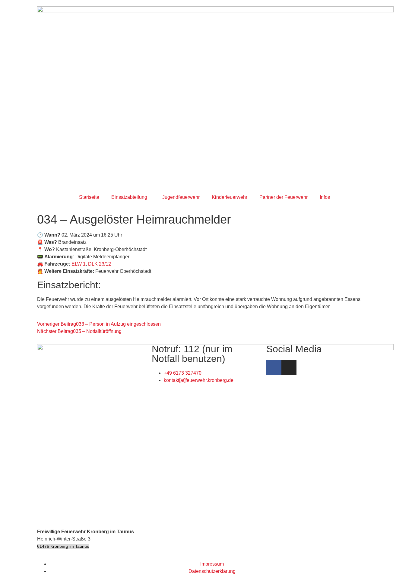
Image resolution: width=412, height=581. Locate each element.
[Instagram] (288, 367)
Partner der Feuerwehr (283, 197)
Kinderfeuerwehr (229, 197)
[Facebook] (273, 367)
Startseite (89, 197)
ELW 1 (78, 263)
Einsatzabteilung (129, 197)
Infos (325, 197)
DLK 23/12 (99, 263)
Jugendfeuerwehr (181, 197)
